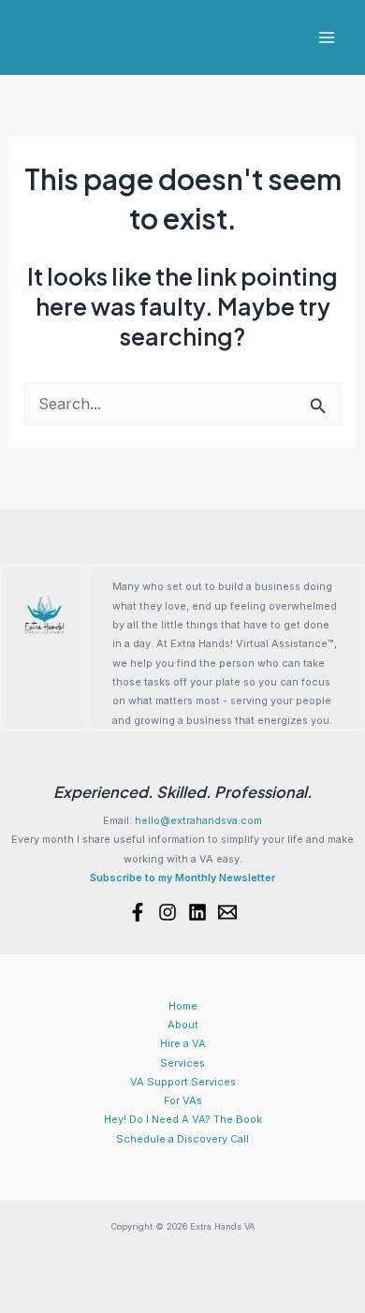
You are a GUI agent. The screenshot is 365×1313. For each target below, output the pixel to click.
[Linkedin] (197, 912)
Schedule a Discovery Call (182, 1138)
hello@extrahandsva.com (198, 820)
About (183, 1024)
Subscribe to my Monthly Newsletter (182, 877)
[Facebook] (137, 912)
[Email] (227, 912)
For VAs (183, 1100)
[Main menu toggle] (326, 38)
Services (182, 1063)
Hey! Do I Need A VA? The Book (183, 1119)
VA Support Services (183, 1081)
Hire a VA (183, 1043)
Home (182, 1005)
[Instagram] (167, 912)
